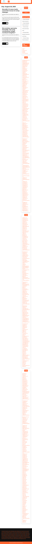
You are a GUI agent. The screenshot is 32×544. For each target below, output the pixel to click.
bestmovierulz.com (25, 240)
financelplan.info (24, 69)
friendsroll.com (24, 259)
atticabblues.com (24, 292)
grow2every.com (24, 311)
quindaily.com (24, 351)
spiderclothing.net (24, 260)
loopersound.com (24, 242)
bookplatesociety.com (25, 255)
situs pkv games (4, 538)
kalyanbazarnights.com (25, 405)
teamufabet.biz (24, 387)
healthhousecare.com (25, 312)
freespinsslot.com (24, 96)
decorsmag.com (24, 390)
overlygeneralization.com (25, 108)
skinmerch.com (24, 238)
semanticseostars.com (25, 104)
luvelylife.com (24, 448)
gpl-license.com (24, 310)
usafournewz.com (24, 222)
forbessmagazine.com (25, 308)
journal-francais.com (25, 466)
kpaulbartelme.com (24, 162)
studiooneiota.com (24, 131)
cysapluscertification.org (25, 496)
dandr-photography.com (25, 464)
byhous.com (24, 512)
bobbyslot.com (24, 86)
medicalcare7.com (24, 411)
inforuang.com (24, 446)
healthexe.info (24, 477)
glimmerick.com (24, 234)
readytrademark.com (25, 344)
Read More (5, 23)
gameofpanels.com (24, 422)
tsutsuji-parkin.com (25, 275)
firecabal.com (24, 307)
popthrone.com (24, 75)
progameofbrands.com (25, 393)
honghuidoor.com (24, 407)
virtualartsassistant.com (25, 165)
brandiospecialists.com (25, 410)
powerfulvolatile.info (25, 492)
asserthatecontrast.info (25, 485)
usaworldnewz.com (25, 219)
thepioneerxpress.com (25, 385)
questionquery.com (25, 461)
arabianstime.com (24, 291)
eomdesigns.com (24, 142)
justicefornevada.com (25, 111)
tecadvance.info (24, 479)
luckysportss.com (24, 196)
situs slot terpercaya (25, 53)
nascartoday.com (24, 327)
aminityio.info (24, 480)
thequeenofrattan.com (25, 127)
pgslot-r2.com (24, 332)
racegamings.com (24, 203)
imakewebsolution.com (25, 77)
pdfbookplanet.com (25, 125)
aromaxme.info (24, 484)
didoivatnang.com (24, 298)
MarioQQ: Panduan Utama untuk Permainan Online (25, 29)
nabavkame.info (24, 515)
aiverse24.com (24, 353)
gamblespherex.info (25, 140)
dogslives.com (24, 124)
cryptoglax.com (24, 245)
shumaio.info (24, 494)
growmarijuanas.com (25, 106)
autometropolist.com (25, 293)
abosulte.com (24, 352)
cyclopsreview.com (25, 296)
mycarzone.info (24, 146)
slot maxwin (8, 538)
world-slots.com (24, 76)
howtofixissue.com (25, 386)
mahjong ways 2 (11, 537)
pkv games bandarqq (27, 537)
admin (10, 14)
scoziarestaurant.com (25, 346)
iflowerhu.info (24, 517)
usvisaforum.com (24, 239)
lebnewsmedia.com (25, 256)
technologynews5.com (25, 336)
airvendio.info (24, 476)
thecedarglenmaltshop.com (26, 60)
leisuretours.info (24, 112)
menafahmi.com (24, 325)
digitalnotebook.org (25, 92)
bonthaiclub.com (24, 253)
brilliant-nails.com (24, 463)
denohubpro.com (24, 128)
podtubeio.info (24, 491)
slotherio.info (24, 495)
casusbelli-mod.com (25, 254)
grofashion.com (24, 199)
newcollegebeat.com (25, 236)
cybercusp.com (24, 361)
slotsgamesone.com (25, 403)
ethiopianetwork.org (25, 109)
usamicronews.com (25, 198)
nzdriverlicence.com (25, 329)
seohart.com (24, 347)
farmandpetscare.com (25, 114)
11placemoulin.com (25, 87)
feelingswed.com (24, 306)
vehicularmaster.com (25, 224)
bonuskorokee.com (25, 184)
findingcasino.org (24, 132)
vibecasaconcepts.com (25, 147)
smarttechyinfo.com (25, 91)
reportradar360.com (25, 458)
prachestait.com (24, 474)
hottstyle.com (24, 317)
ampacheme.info (24, 482)
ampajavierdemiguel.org (25, 226)
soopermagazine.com (25, 342)
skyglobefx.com (24, 139)
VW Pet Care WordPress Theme (13, 542)
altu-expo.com (24, 272)
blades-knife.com (24, 129)
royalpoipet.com (24, 177)
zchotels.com (24, 334)
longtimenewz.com (25, 195)
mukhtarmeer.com (24, 326)
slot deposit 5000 (12, 538)
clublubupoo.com (24, 181)
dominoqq (23, 52)
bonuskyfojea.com (24, 183)
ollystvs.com (24, 122)
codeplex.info (24, 264)
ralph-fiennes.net (24, 441)
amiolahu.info (24, 481)
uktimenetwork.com (25, 218)
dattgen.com (24, 297)
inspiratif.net (24, 375)
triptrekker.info (24, 143)
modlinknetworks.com (25, 194)
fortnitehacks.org (24, 497)
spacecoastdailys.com (25, 343)
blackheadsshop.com (25, 159)
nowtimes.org (24, 501)
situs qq (23, 48)
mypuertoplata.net (24, 384)
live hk (23, 49)
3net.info (23, 263)
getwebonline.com (24, 438)
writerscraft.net (24, 429)
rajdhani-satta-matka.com (25, 428)
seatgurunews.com (24, 262)
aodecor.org (24, 499)
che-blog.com (24, 78)
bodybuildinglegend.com (25, 462)
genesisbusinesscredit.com (26, 445)
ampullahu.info (24, 483)
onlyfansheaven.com (25, 439)
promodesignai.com (25, 349)
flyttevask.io (24, 511)
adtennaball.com (24, 412)
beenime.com (24, 168)
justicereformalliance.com (25, 244)
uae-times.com (24, 373)
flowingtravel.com (24, 408)
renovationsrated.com (25, 345)
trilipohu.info (24, 521)
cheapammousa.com (25, 277)
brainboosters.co (24, 227)
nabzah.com (24, 413)
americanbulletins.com (25, 289)
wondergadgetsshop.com (25, 261)
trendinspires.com (24, 456)
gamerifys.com (24, 374)
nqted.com (23, 328)
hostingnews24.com (25, 316)
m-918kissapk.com (25, 514)
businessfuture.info (25, 70)
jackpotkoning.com (25, 193)
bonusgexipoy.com (24, 185)
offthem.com (24, 377)
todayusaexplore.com (25, 220)
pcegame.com (24, 331)
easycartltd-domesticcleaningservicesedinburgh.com (26, 365)
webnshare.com (24, 107)
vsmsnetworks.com (25, 376)
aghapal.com (24, 271)
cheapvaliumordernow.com (26, 167)
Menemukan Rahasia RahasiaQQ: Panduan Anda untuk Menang (25, 34)
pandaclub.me (24, 510)
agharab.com (24, 276)
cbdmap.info (24, 72)
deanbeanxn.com (24, 73)
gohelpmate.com (24, 427)
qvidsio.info (24, 493)
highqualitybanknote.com (25, 315)
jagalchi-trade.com (24, 241)
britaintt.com (24, 362)
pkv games (23, 51)
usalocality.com (24, 221)
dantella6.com (24, 402)
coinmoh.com (24, 295)
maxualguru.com (24, 93)
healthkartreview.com (25, 313)
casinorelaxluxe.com (25, 186)
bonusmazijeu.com (24, 182)
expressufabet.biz (24, 383)
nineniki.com (24, 409)
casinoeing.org (24, 502)
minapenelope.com (24, 243)
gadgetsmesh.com (24, 110)
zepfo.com (23, 335)
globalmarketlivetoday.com (26, 309)
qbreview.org (24, 394)
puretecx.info (24, 478)
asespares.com (24, 290)
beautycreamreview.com (25, 294)
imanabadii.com (24, 520)
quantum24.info (24, 148)
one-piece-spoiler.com (25, 130)
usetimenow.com (24, 425)
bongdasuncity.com (25, 94)
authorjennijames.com (25, 273)
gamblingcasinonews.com (25, 391)
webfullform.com (24, 388)
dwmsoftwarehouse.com (25, 300)
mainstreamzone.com (25, 105)
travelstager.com (24, 455)
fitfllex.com (23, 444)
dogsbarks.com (24, 299)
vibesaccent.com (24, 225)
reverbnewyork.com (25, 237)
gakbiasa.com (24, 516)
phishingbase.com (24, 202)
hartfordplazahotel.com (25, 513)
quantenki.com (24, 149)
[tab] (9, 1)
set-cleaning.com (24, 348)
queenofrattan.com (24, 126)
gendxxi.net (23, 144)
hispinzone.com (24, 404)
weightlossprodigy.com (25, 90)
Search (26, 7)
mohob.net (23, 89)
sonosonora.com (24, 257)
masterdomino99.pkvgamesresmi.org (21, 538)
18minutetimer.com (25, 103)
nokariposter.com (24, 419)
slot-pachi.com (24, 95)
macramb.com (24, 449)
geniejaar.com (24, 85)
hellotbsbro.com (24, 113)
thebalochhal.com (24, 223)
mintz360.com (24, 88)
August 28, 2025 (5, 14)
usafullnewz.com (24, 217)
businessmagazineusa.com (25, 150)
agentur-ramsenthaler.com (25, 141)
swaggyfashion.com (25, 459)
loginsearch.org (24, 498)
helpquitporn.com (24, 314)
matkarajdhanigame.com (25, 74)
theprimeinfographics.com (25, 166)
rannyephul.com (24, 457)
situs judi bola (7, 537)
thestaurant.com (24, 178)
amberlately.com (24, 228)
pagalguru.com (24, 330)
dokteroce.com (24, 465)
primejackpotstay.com (25, 204)
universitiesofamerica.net (25, 392)
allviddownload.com (25, 389)
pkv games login (24, 50)
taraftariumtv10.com (25, 460)
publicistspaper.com (25, 350)
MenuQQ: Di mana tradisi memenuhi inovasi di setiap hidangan (11, 11)
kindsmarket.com (24, 447)
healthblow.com (24, 426)
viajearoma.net (24, 274)
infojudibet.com (24, 71)
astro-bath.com (24, 270)
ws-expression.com (25, 333)
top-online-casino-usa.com (26, 406)
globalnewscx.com (24, 123)
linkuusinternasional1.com (25, 258)
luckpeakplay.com (24, 197)
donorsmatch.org (24, 500)
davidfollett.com (24, 235)
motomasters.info (24, 145)
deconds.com (24, 363)
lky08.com (23, 440)
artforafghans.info (24, 475)
